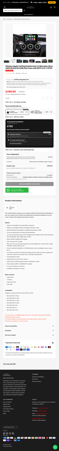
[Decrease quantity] (43, 98)
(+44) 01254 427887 (43, 408)
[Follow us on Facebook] (4, 433)
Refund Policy (6, 404)
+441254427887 (42, 410)
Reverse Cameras (36, 381)
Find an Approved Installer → (16, 143)
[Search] (24, 10)
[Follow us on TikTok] (13, 433)
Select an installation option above (29, 184)
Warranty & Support (10, 335)
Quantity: (7, 98)
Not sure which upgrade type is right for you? (16, 87)
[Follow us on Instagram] (7, 433)
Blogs (4, 413)
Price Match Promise (8, 408)
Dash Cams (35, 379)
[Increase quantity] (51, 98)
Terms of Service (7, 402)
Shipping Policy (7, 406)
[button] (18, 112)
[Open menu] (4, 7)
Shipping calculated (15, 94)
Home (4, 19)
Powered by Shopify (7, 446)
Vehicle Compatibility (11, 326)
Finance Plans (6, 411)
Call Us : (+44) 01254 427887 (22, 2)
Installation (8, 330)
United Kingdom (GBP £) (9, 427)
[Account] (51, 7)
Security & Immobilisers (38, 376)
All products (9, 19)
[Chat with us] (55, 447)
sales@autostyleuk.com (42, 413)
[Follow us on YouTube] (10, 433)
